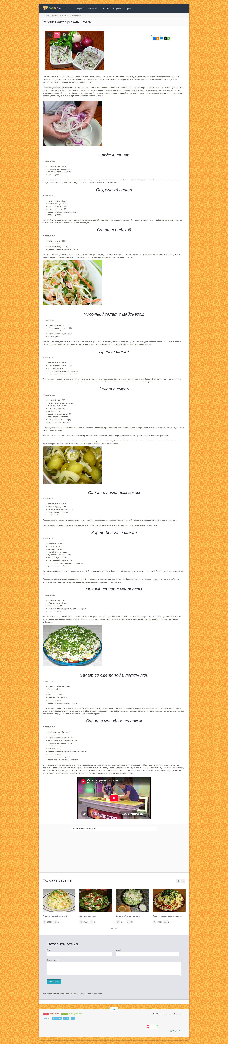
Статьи (106, 9)
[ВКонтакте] (154, 38)
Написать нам (179, 1014)
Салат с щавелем (87, 916)
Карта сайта (167, 1014)
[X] (165, 38)
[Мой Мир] (161, 38)
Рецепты (80, 9)
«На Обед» (156, 1014)
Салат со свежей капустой (55, 916)
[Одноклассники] (157, 38)
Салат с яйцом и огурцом (128, 916)
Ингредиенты (93, 9)
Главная (69, 9)
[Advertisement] (114, 852)
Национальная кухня (122, 9)
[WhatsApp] (168, 38)
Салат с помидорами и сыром (167, 916)
